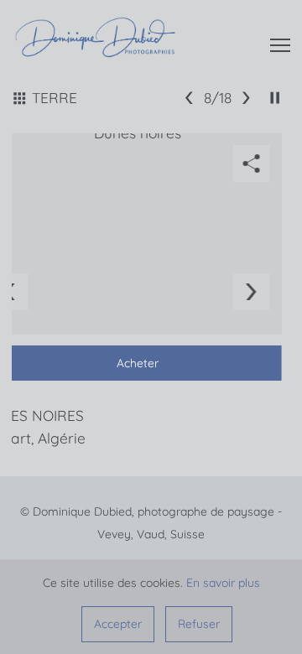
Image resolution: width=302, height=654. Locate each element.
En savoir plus (223, 582)
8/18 (218, 97)
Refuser (199, 623)
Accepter (118, 623)
